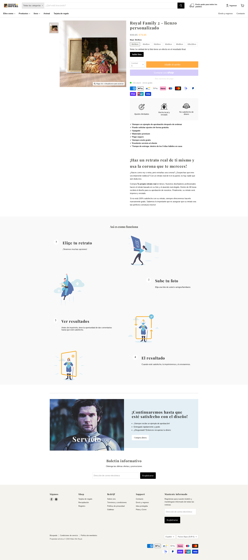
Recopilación (83, 502)
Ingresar (233, 6)
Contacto (241, 13)
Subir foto (137, 54)
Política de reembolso (89, 535)
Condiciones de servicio (69, 535)
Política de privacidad (116, 506)
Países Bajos (186, 537)
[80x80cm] (180, 47)
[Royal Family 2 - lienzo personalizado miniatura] (53, 28)
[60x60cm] (169, 47)
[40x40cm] (146, 47)
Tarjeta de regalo (61, 13)
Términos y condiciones (117, 502)
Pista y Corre (141, 509)
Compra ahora (140, 437)
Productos (24, 13)
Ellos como (8, 13)
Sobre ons (111, 499)
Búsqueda (53, 535)
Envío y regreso (225, 13)
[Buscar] (180, 6)
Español (169, 537)
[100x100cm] (192, 47)
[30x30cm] (135, 47)
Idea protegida (142, 506)
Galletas (110, 509)
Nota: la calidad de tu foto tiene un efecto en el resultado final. (158, 49)
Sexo (36, 13)
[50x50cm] (157, 47)
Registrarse (148, 475)
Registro (81, 506)
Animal (47, 13)
